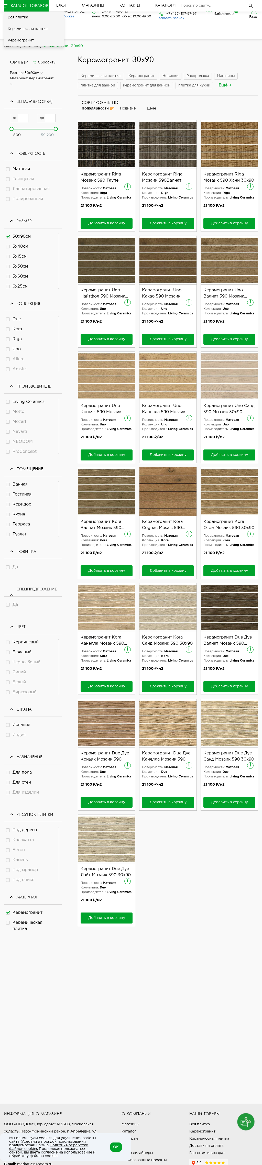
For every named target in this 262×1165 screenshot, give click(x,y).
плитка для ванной (98, 85)
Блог (61, 6)
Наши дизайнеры (137, 1153)
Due (17, 319)
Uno (17, 349)
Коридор (22, 504)
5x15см (20, 256)
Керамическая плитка (28, 28)
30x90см (22, 236)
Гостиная (22, 494)
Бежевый (22, 652)
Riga (17, 339)
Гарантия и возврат (207, 1153)
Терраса (21, 524)
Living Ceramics (29, 402)
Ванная (20, 484)
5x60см (20, 276)
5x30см (20, 266)
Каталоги (165, 6)
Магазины (93, 6)
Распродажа (198, 76)
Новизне (128, 108)
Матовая (21, 169)
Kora (17, 329)
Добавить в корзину (106, 223)
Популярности (95, 108)
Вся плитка (18, 17)
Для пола (22, 772)
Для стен (22, 782)
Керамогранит (21, 40)
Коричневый (26, 642)
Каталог (129, 1131)
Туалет (20, 534)
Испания (21, 725)
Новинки (170, 76)
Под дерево (25, 830)
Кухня (19, 514)
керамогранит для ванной (146, 85)
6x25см (20, 286)
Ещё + (225, 85)
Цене (151, 108)
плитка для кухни (194, 85)
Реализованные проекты (144, 1160)
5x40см (20, 246)
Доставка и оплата (206, 1145)
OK (116, 1147)
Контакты (129, 6)
